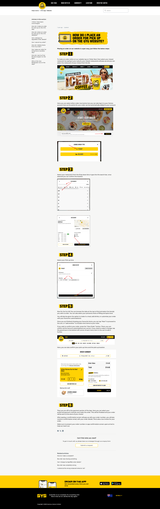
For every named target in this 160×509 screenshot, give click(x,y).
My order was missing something (67, 459)
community (78, 3)
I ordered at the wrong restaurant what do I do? (71, 468)
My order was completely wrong (66, 465)
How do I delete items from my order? (38, 45)
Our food (54, 3)
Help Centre (35, 10)
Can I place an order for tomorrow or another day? (39, 51)
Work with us (65, 3)
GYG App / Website (46, 10)
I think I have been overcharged (37, 22)
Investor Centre (102, 3)
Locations (89, 3)
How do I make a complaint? (65, 456)
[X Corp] (60, 431)
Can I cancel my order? (39, 42)
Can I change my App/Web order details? (39, 38)
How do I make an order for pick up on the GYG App (39, 28)
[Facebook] (58, 431)
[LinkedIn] (63, 431)
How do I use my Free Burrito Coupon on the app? (39, 57)
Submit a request (87, 445)
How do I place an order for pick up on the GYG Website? (39, 33)
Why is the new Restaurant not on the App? (38, 62)
